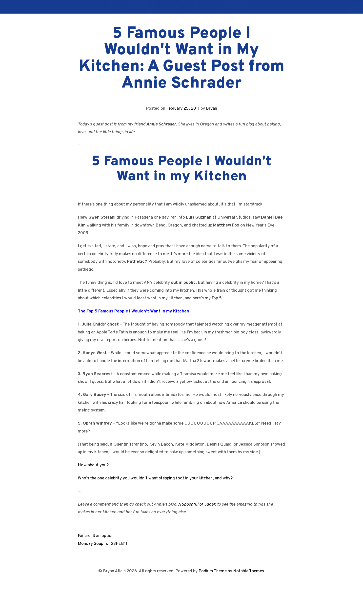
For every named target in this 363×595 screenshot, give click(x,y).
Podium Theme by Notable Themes (231, 571)
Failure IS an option (96, 536)
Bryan (211, 108)
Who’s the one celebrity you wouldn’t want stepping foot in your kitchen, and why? (155, 478)
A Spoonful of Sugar (196, 504)
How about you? (93, 465)
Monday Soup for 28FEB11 (102, 544)
